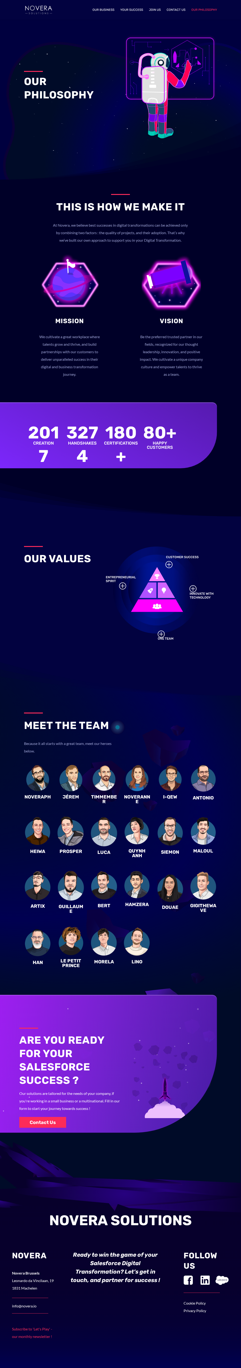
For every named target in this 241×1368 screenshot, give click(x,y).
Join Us (155, 10)
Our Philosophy (204, 10)
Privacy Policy (195, 1310)
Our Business (103, 10)
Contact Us (176, 10)
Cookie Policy (195, 1303)
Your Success (131, 10)
